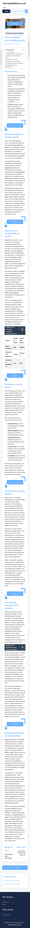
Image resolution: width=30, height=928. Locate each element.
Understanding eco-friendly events (14, 53)
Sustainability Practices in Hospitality (14, 33)
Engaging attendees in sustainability (11, 66)
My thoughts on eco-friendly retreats (12, 11)
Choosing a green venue (11, 59)
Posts (4, 904)
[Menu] (4, 7)
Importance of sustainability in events (13, 56)
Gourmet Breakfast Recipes (12, 884)
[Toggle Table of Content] (22, 50)
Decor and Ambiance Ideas (12, 880)
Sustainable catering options (12, 61)
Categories (5, 902)
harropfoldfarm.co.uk (14, 3)
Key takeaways (11, 52)
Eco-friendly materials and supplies (14, 63)
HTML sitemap (6, 915)
